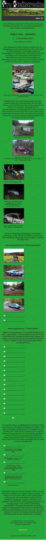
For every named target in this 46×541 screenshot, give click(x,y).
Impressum (23, 530)
